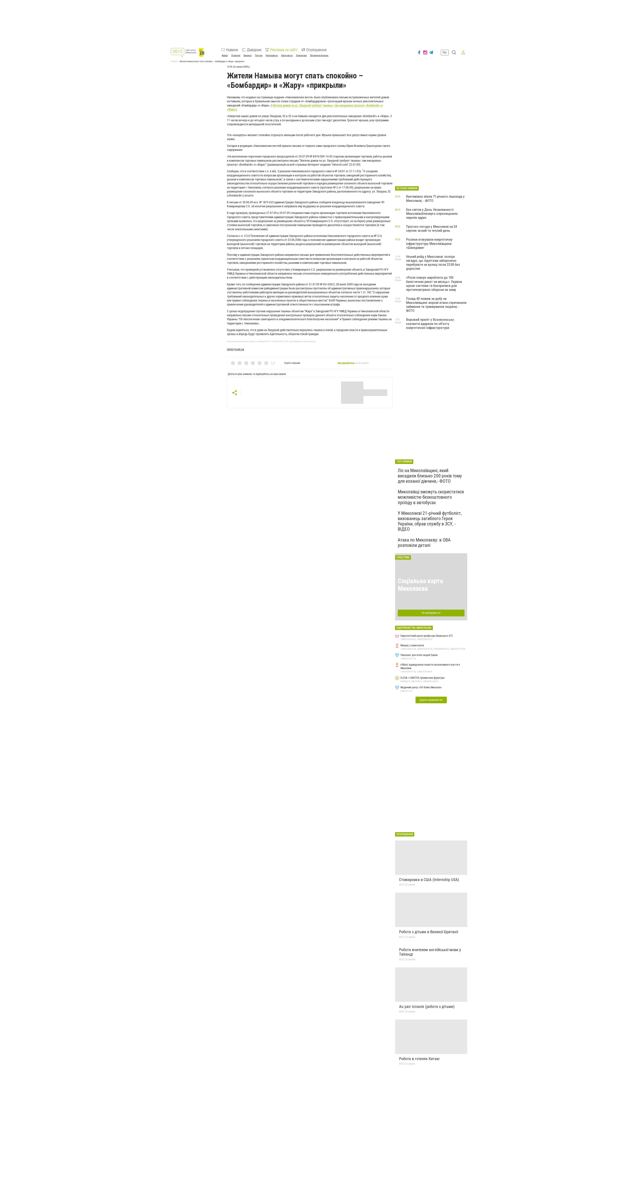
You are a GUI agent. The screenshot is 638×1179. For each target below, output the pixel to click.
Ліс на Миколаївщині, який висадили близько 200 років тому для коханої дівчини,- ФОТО (430, 476)
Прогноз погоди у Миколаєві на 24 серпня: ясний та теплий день (431, 229)
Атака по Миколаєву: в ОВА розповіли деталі (424, 542)
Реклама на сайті (284, 49)
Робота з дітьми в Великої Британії (428, 932)
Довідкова (301, 55)
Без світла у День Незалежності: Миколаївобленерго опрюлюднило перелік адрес (432, 214)
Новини (232, 49)
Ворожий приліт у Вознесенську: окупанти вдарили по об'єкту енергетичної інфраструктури (430, 324)
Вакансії (248, 55)
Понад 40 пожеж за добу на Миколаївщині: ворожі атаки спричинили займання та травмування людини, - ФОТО (436, 305)
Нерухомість (272, 55)
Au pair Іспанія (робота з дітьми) (427, 1006)
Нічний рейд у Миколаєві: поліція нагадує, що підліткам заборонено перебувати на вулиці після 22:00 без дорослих (433, 263)
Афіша (225, 55)
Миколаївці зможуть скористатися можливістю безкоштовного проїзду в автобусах (431, 497)
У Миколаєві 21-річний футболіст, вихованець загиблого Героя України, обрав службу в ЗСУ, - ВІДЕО (430, 521)
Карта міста (287, 55)
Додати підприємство (431, 699)
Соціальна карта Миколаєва (420, 584)
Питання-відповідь (319, 55)
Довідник (254, 49)
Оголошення (316, 49)
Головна (174, 61)
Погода (258, 55)
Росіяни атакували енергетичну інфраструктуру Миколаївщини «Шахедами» (429, 243)
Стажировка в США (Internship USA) (429, 879)
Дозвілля (235, 55)
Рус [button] (445, 52)
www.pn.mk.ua (235, 349)
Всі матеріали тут (431, 612)
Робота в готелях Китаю (419, 1058)
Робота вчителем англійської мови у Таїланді (430, 952)
